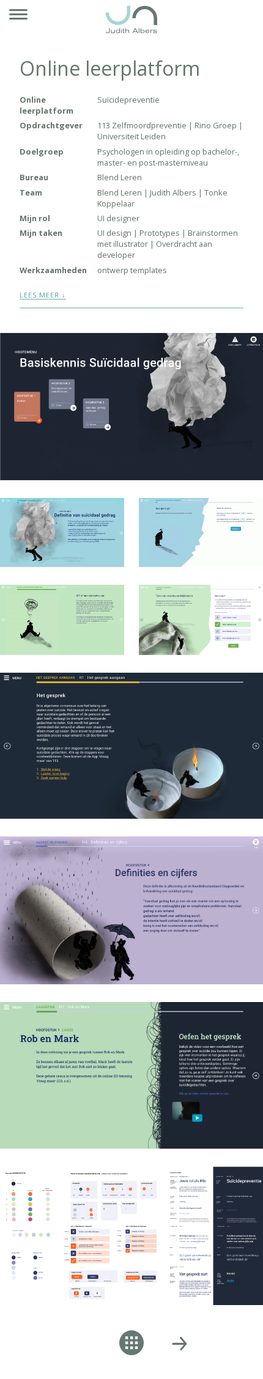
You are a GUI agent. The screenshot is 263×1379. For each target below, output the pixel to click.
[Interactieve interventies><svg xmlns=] (83, 1343)
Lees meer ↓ (43, 294)
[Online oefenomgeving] (179, 1343)
